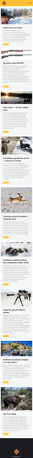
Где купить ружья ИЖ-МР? (13, 63)
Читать (5, 44)
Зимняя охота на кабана (12, 28)
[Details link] (16, 16)
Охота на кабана (9, 414)
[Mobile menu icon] (30, 3)
